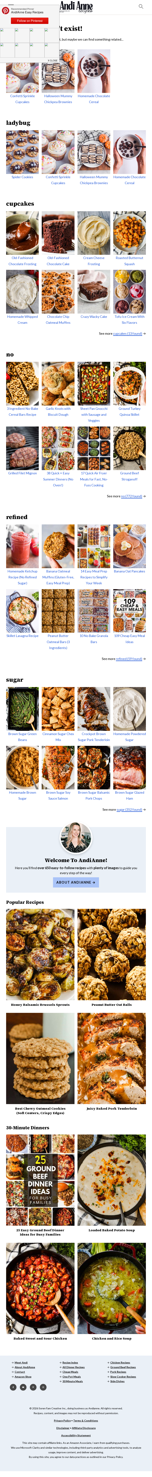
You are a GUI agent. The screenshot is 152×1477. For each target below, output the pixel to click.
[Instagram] (43, 1387)
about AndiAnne (73, 882)
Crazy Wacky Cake (94, 316)
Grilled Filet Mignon (22, 473)
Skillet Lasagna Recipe (22, 636)
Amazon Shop (23, 1376)
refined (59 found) (129, 659)
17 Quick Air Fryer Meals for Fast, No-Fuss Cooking (94, 479)
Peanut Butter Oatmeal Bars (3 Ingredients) (58, 642)
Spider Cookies (22, 177)
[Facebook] (13, 1387)
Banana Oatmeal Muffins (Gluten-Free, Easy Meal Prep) (58, 577)
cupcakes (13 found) (127, 333)
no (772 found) (131, 496)
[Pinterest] (33, 1387)
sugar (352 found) (129, 809)
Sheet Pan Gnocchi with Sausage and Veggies (94, 414)
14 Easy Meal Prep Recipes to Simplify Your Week (94, 577)
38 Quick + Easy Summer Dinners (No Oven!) (58, 479)
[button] (52, 59)
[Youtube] (23, 1387)
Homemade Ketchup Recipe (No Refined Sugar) (22, 577)
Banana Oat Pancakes (129, 571)
